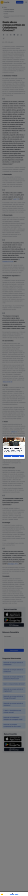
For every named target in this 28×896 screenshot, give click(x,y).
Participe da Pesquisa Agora (14, 456)
